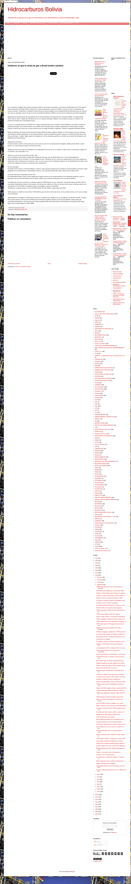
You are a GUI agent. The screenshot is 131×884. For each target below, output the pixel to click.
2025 (96, 558)
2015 (96, 794)
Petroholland (98, 482)
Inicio (49, 263)
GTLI (96, 412)
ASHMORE (98, 324)
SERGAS (97, 518)
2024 (96, 560)
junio (98, 779)
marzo (99, 786)
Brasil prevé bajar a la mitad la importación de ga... (110, 660)
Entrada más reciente (14, 263)
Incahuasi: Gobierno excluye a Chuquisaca (108, 679)
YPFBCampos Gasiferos (101, 550)
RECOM (97, 501)
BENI (96, 333)
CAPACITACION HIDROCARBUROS (105, 345)
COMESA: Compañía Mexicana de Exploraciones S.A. (110, 355)
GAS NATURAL (52, 23)
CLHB (96, 353)
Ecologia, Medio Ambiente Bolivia (118, 129)
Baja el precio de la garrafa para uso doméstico (100, 63)
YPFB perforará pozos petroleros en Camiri (101, 79)
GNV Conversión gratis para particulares (101, 94)
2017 (96, 573)
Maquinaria (98, 450)
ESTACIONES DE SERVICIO (103, 374)
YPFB (77, 23)
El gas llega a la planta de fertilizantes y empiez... (110, 741)
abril (98, 784)
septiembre (100, 584)
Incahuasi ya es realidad (103, 639)
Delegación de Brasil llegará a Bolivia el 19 (108, 714)
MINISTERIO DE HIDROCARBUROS (105, 461)
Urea (96, 540)
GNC (96, 402)
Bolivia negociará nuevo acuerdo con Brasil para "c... (111, 761)
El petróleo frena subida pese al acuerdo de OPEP (110, 590)
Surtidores (97, 525)
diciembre (100, 577)
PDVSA (97, 474)
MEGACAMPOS (99, 459)
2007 (96, 814)
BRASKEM (98, 339)
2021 (96, 563)
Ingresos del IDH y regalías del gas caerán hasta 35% (111, 688)
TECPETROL (98, 531)
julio (98, 777)
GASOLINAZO (99, 395)
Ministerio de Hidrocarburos (117, 291)
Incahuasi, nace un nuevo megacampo (107, 603)
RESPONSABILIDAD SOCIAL (103, 512)
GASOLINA (16, 23)
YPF (96, 544)
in (95, 427)
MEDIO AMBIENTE (100, 457)
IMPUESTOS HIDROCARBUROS (104, 425)
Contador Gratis (97, 861)
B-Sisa (96, 331)
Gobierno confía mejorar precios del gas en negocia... (111, 593)
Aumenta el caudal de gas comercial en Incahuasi (110, 674)
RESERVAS (98, 510)
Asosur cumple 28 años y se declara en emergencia (110, 616)
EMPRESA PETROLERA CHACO (119, 285)
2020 (96, 565)
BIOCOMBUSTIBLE (100, 335)
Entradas (98, 841)
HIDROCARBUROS (100, 414)
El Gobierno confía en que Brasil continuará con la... (110, 641)
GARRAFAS (98, 385)
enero (98, 791)
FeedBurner (113, 832)
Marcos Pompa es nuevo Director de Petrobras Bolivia (111, 705)
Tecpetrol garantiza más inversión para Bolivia (109, 722)
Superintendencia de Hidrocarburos (118, 303)
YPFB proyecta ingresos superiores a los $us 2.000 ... (111, 738)
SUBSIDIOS (98, 521)
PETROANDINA (99, 476)
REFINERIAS (98, 504)
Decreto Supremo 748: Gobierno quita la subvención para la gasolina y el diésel (101, 218)
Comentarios (99, 845)
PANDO (97, 472)
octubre (99, 582)
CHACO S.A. (98, 351)
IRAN (96, 438)
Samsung (97, 514)
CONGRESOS (99, 359)
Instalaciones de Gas (101, 433)
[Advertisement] (65, 41)
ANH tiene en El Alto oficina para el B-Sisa (101, 182)
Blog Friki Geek (117, 271)
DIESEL (25, 23)
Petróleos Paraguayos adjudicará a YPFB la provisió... (111, 632)
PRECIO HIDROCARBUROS (103, 497)
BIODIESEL (98, 337)
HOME (8, 23)
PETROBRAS (99, 480)
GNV (96, 406)
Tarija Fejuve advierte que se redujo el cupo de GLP (110, 724)
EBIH (96, 365)
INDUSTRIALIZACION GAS (102, 429)
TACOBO (97, 527)
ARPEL (97, 322)
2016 (96, 575)
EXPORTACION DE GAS (37, 23)
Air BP (96, 316)
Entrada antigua (82, 263)
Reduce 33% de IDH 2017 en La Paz (106, 668)
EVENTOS (98, 376)
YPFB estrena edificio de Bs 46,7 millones (108, 614)
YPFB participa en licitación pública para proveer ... (110, 697)
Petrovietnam (98, 487)
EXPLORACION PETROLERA (103, 378)
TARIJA (97, 529)
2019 (96, 568)
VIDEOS (97, 542)
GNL (96, 404)
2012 (96, 802)
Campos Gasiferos (100, 343)
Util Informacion (117, 276)
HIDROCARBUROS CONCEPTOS (104, 416)
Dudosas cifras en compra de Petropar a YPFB (109, 598)
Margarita (97, 453)
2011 (96, 804)
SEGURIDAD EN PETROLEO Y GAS (105, 516)
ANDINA (97, 318)
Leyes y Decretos (100, 444)
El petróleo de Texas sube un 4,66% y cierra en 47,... (111, 712)
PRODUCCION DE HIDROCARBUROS (106, 499)
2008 (96, 811)
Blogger (73, 871)
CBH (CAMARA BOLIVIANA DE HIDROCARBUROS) (109, 347)
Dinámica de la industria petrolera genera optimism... (111, 743)
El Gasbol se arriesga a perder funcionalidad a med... (111, 600)
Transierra (97, 535)
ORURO (97, 470)
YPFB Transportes (100, 548)
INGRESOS (98, 431)
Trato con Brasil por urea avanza (105, 717)
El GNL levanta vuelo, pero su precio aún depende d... (111, 746)
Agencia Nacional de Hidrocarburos (104, 314)
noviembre (100, 579)
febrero (99, 789)
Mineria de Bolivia (118, 154)
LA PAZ (97, 442)
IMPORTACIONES (100, 423)
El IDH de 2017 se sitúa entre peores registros (109, 608)
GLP (96, 399)
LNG (96, 446)
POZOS (97, 493)
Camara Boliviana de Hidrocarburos (118, 299)
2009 (96, 809)
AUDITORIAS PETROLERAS (103, 328)
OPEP (96, 467)
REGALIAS (98, 506)
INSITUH (115, 280)
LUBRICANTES (99, 448)
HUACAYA (98, 419)
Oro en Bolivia (117, 180)
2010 (96, 806)
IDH (96, 421)
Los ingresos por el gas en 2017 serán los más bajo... (111, 677)
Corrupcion (98, 361)
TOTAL (97, 533)
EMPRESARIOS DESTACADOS (104, 367)
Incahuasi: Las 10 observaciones (105, 754)
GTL (96, 410)
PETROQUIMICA (99, 484)
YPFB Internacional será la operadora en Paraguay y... (111, 621)
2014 (96, 797)
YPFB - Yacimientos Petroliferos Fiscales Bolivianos (118, 295)
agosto (99, 774)
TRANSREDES (117, 288)
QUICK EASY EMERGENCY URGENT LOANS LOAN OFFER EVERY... (120, 224)
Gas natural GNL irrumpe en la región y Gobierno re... (111, 634)
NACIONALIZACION (66, 23)
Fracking (97, 382)
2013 (96, 799)
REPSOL (97, 508)
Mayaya (97, 455)
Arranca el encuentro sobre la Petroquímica (108, 752)
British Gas (98, 341)
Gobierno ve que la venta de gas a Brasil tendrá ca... (111, 595)
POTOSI (97, 491)
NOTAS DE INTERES (101, 465)
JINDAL (97, 440)
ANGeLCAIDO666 (118, 274)
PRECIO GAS (99, 495)
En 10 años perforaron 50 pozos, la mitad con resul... (111, 605)
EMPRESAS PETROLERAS (103, 370)
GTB (96, 408)
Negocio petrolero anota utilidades (105, 763)
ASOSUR (97, 326)
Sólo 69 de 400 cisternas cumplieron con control (109, 703)
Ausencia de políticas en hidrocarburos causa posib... (111, 654)
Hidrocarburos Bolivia (35, 9)
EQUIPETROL (117, 278)
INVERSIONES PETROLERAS (103, 436)
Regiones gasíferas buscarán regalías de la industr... (111, 663)
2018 (96, 570)
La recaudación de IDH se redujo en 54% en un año (110, 648)
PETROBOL (98, 478)
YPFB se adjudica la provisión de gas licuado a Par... (111, 619)
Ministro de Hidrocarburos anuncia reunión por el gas (110, 681)
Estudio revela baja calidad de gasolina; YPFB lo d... (111, 690)
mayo (98, 781)
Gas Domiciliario (99, 387)
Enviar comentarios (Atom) (23, 266)
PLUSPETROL (99, 489)
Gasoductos (98, 391)
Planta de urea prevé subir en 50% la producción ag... (111, 665)
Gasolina (97, 393)
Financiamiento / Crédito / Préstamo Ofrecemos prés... (119, 230)
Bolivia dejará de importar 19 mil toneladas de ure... (110, 719)
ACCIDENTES (99, 311)
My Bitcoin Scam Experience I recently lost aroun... (119, 218)
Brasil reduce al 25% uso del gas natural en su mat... (111, 636)
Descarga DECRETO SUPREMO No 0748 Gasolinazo (100, 198)
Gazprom (97, 397)
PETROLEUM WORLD (119, 282)
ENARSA (97, 372)
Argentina (97, 320)
